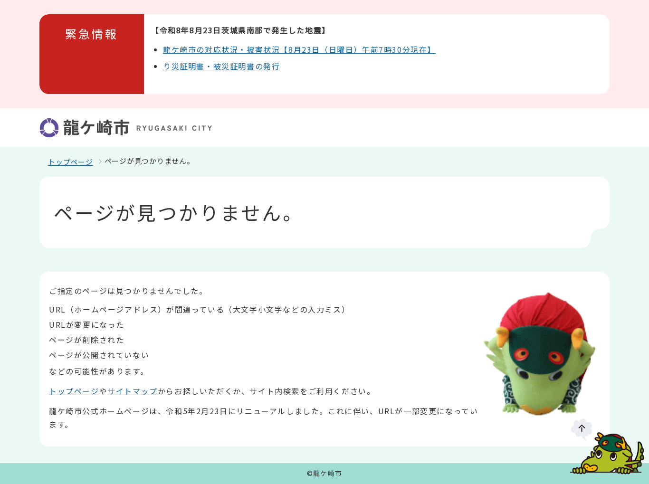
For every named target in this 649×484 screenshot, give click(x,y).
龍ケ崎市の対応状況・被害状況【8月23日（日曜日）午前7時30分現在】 (299, 49)
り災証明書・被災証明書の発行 (221, 66)
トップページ (70, 162)
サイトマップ (132, 391)
